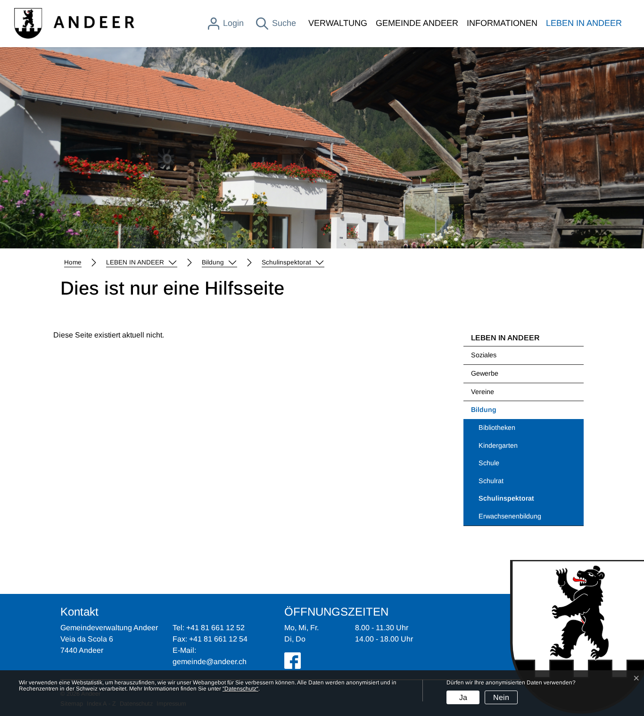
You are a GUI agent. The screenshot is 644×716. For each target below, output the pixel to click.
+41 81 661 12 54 (218, 639)
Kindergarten (498, 445)
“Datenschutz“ (240, 688)
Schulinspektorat (506, 501)
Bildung (483, 409)
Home (73, 262)
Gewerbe (484, 373)
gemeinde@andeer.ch (210, 662)
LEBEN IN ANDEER (584, 23)
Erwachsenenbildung (510, 516)
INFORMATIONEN (502, 23)
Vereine (482, 391)
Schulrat (491, 481)
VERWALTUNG (337, 23)
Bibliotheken (497, 427)
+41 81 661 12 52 (215, 628)
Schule (489, 463)
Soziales (483, 355)
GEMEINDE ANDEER (417, 23)
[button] (141, 262)
